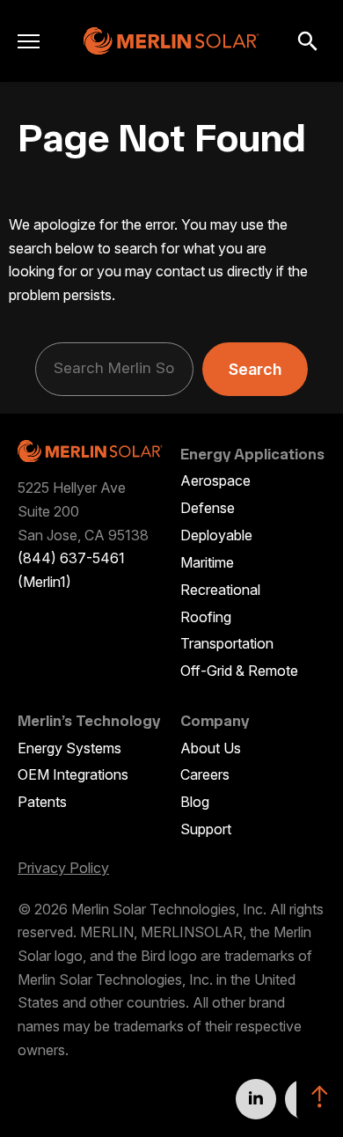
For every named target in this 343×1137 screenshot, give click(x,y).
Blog (194, 802)
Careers (205, 774)
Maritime (207, 562)
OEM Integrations (73, 774)
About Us (210, 748)
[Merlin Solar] (171, 41)
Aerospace (215, 480)
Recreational (220, 589)
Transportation (227, 643)
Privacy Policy (63, 868)
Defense (207, 508)
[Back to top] (319, 1096)
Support (205, 829)
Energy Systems (69, 748)
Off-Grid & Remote (239, 670)
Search (255, 369)
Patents (42, 802)
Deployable (216, 535)
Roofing (205, 617)
